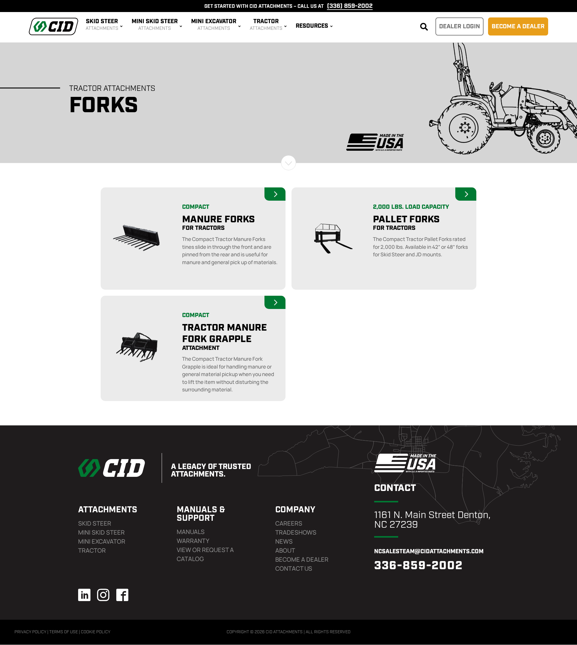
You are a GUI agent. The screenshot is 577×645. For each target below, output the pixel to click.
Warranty (193, 541)
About (285, 550)
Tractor (92, 550)
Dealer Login (459, 27)
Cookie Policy (95, 632)
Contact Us (293, 568)
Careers (288, 523)
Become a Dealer (518, 27)
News (284, 541)
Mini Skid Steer (101, 532)
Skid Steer (94, 523)
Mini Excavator (101, 541)
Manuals (191, 532)
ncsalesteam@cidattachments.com (429, 552)
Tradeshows (295, 532)
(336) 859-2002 (350, 6)
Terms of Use (63, 632)
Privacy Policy (30, 632)
